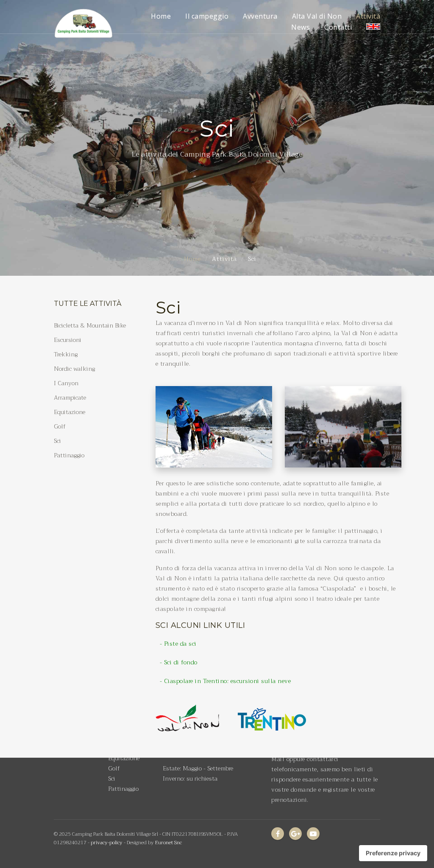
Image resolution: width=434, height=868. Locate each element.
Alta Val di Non (317, 16)
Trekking (66, 354)
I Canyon (66, 383)
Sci (57, 441)
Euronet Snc (168, 842)
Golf (60, 426)
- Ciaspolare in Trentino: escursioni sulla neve (225, 681)
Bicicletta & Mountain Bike (90, 325)
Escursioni (67, 340)
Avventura (260, 16)
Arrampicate (70, 397)
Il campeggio (206, 16)
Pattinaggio (69, 455)
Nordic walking (74, 369)
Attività (368, 16)
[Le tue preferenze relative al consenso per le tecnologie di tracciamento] (393, 853)
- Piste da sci (178, 643)
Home (161, 16)
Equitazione (69, 412)
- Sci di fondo (179, 662)
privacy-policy (106, 842)
